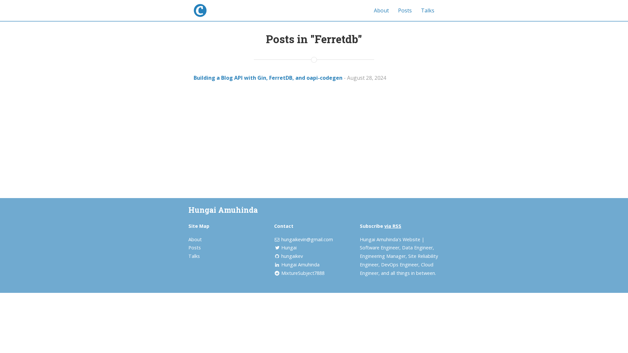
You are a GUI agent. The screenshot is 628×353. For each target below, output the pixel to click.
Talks (427, 10)
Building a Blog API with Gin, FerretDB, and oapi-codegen (268, 77)
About (381, 10)
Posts (405, 10)
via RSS (392, 226)
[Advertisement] (314, 134)
